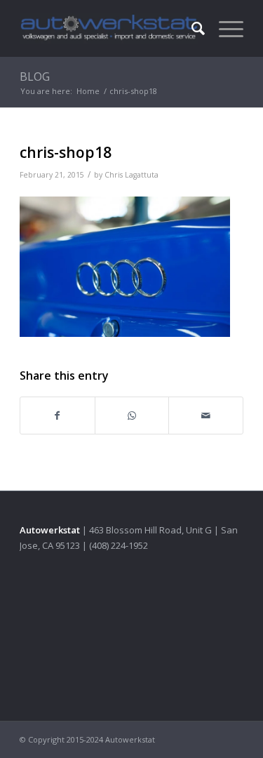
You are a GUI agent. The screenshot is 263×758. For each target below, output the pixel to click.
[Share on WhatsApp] (132, 415)
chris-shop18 (66, 152)
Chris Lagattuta (131, 175)
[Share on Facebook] (57, 415)
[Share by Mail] (206, 415)
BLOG (35, 76)
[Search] (191, 28)
